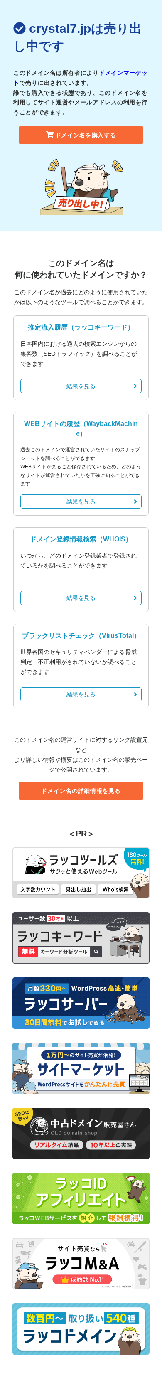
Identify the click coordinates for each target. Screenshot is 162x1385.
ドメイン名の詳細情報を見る (80, 790)
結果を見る (81, 386)
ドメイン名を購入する (85, 135)
